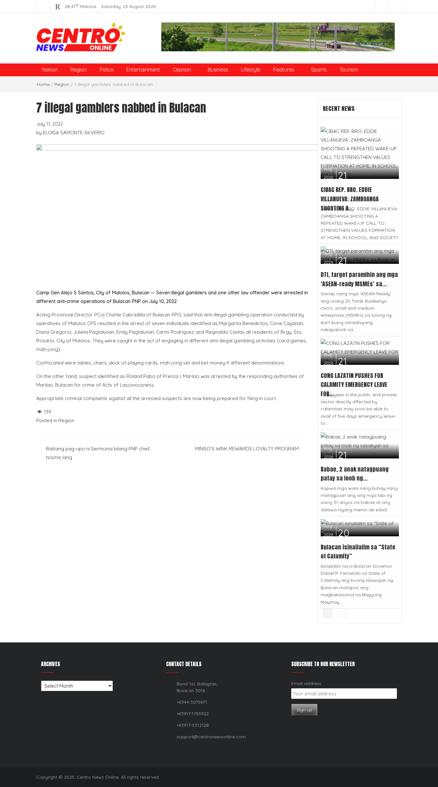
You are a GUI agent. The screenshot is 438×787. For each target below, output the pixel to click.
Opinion (182, 69)
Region (79, 69)
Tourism (349, 69)
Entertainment (143, 69)
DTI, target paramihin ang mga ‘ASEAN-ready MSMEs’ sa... (359, 279)
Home (43, 84)
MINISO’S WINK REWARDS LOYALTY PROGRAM (247, 449)
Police (107, 69)
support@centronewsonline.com (211, 737)
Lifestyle (250, 69)
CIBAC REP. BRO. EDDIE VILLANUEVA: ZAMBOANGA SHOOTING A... (350, 199)
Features (283, 69)
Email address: (306, 683)
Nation (50, 69)
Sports (319, 69)
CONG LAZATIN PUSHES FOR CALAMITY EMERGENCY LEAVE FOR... (354, 384)
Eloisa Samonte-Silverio (74, 133)
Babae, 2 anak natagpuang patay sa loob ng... (355, 474)
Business (218, 69)
